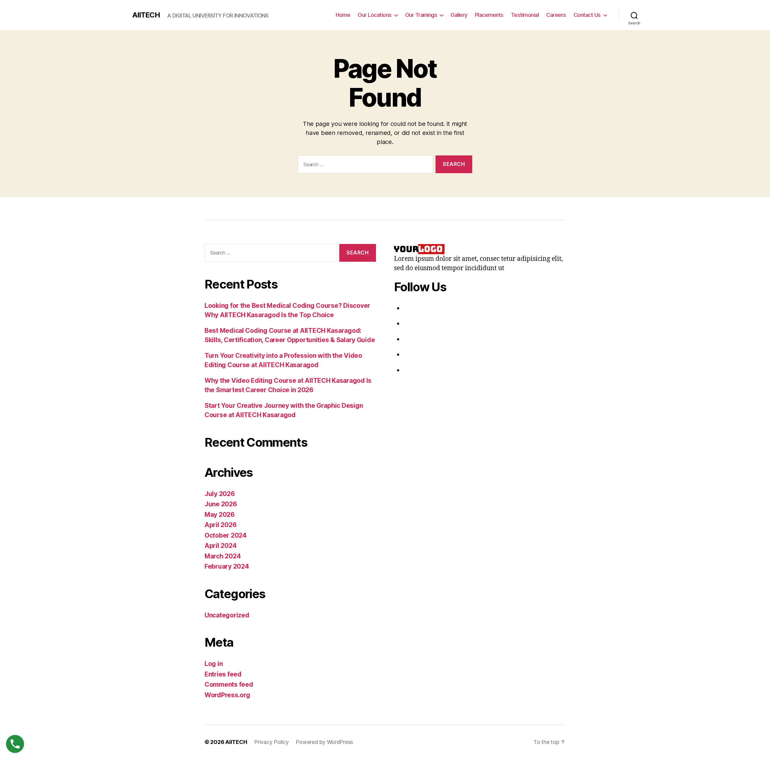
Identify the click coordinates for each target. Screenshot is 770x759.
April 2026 (220, 525)
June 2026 (221, 504)
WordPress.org (227, 695)
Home (343, 15)
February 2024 (227, 566)
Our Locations (375, 15)
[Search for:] (364, 165)
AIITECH (146, 15)
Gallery (459, 15)
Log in (214, 663)
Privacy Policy (271, 742)
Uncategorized (227, 615)
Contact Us (587, 15)
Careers (556, 15)
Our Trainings (421, 15)
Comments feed (229, 684)
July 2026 (220, 494)
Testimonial (525, 15)
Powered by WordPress (324, 742)
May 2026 (220, 514)
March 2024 (223, 556)
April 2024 (220, 545)
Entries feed (223, 674)
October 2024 (226, 535)
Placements (489, 15)
